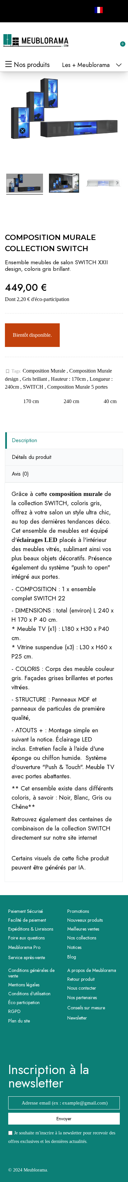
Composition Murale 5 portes (77, 387)
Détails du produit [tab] (31, 457)
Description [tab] (24, 440)
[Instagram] (26, 10)
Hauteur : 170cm (69, 379)
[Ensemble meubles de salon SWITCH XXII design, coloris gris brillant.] (24, 184)
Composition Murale (45, 371)
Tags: (13, 371)
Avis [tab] (20, 474)
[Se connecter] (98, 40)
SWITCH (34, 387)
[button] (87, 40)
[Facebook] (11, 10)
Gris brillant (35, 379)
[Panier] (119, 40)
